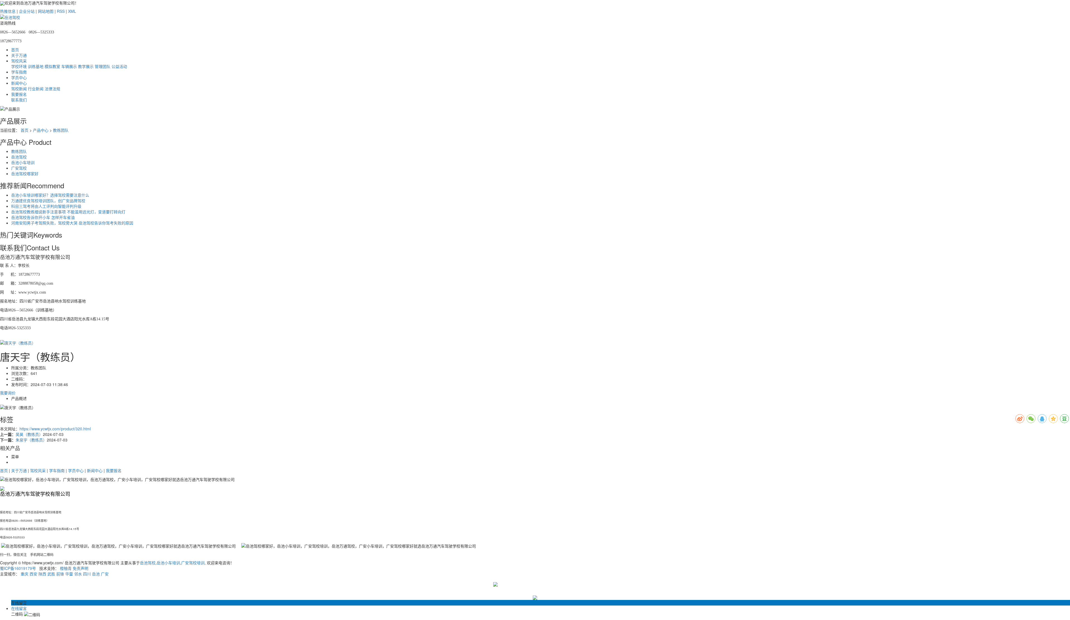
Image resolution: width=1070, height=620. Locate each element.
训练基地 (35, 66)
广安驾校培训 (193, 562)
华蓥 (69, 574)
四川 (87, 574)
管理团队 (102, 66)
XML (72, 11)
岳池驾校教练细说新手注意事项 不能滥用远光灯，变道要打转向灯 (68, 211)
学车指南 (19, 72)
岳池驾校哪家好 (24, 173)
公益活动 (119, 66)
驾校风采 (19, 61)
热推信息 (8, 11)
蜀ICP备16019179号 (18, 568)
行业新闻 (35, 88)
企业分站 (27, 11)
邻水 (78, 574)
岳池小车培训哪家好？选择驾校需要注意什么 (50, 195)
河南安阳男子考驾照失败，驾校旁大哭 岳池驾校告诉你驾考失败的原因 (72, 223)
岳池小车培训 (23, 162)
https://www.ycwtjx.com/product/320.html (55, 428)
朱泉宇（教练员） (31, 440)
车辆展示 (69, 66)
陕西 (42, 574)
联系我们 (19, 99)
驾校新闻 (19, 88)
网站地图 (46, 11)
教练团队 (61, 130)
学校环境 (19, 66)
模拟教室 (52, 66)
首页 (15, 49)
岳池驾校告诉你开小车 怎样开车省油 (43, 217)
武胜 (51, 574)
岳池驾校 (19, 157)
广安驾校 (19, 168)
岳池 (96, 574)
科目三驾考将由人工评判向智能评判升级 (46, 206)
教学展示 (86, 66)
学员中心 (19, 77)
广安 (105, 574)
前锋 (60, 574)
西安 (33, 574)
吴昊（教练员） (29, 434)
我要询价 (8, 393)
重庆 (24, 574)
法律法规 (52, 88)
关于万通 (19, 55)
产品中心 (40, 130)
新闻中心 (19, 83)
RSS (61, 11)
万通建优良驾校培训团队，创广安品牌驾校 (48, 200)
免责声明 (80, 568)
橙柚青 (66, 568)
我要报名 (19, 94)
